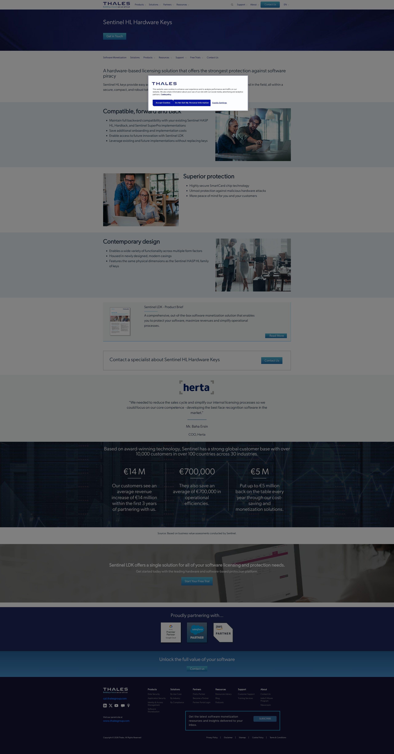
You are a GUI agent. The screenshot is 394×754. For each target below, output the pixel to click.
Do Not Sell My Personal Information (192, 103)
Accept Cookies (163, 103)
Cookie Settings (219, 103)
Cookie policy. (166, 95)
